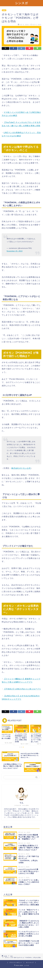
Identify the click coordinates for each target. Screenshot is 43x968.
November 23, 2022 (14, 251)
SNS (4, 10)
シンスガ (21, 3)
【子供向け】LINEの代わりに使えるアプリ (22, 689)
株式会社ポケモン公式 (21, 468)
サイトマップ (30, 962)
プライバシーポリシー (15, 962)
